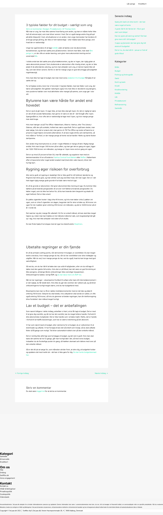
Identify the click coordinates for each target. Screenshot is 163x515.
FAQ (1, 470)
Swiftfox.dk (4, 475)
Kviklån (117, 93)
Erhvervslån (4, 459)
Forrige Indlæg (22, 373)
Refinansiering (120, 105)
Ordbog (3, 472)
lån (36, 56)
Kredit (117, 86)
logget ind (41, 391)
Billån (117, 67)
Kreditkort (142, 4)
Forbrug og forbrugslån (124, 75)
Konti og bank (120, 82)
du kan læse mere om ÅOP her (69, 275)
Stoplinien (78, 224)
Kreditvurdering (121, 90)
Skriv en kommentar (34, 29)
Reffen (83, 157)
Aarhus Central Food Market (65, 157)
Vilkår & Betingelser (8, 489)
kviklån (55, 48)
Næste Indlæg (101, 373)
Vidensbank (4, 497)
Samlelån (118, 108)
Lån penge (131, 4)
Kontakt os (4, 486)
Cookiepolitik (5, 494)
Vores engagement (7, 478)
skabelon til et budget (76, 78)
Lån (116, 97)
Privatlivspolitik (6, 491)
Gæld (117, 78)
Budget (46, 29)
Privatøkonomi (55, 29)
